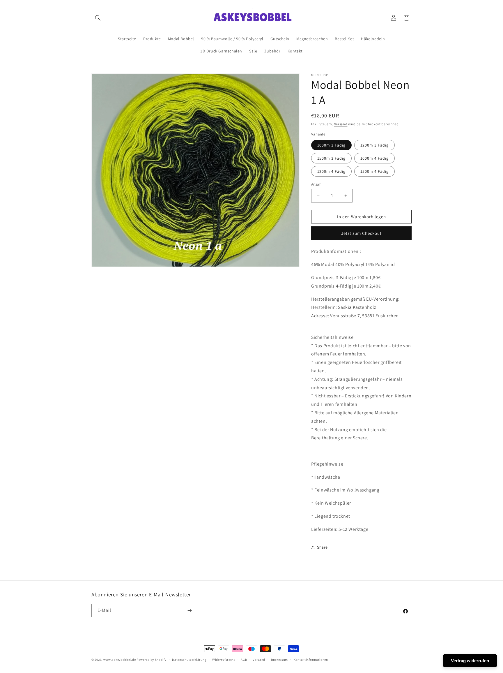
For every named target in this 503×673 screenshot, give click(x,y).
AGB (244, 660)
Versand (341, 124)
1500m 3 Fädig (331, 158)
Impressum (279, 660)
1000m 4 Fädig (374, 158)
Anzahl (316, 184)
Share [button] (322, 547)
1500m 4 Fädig (374, 171)
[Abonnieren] (189, 610)
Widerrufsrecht (223, 660)
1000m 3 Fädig (331, 145)
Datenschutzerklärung (189, 660)
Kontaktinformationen (311, 660)
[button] (97, 17)
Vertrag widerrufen (470, 660)
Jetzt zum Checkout (361, 233)
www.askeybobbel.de (119, 660)
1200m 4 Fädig (331, 171)
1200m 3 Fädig (374, 145)
